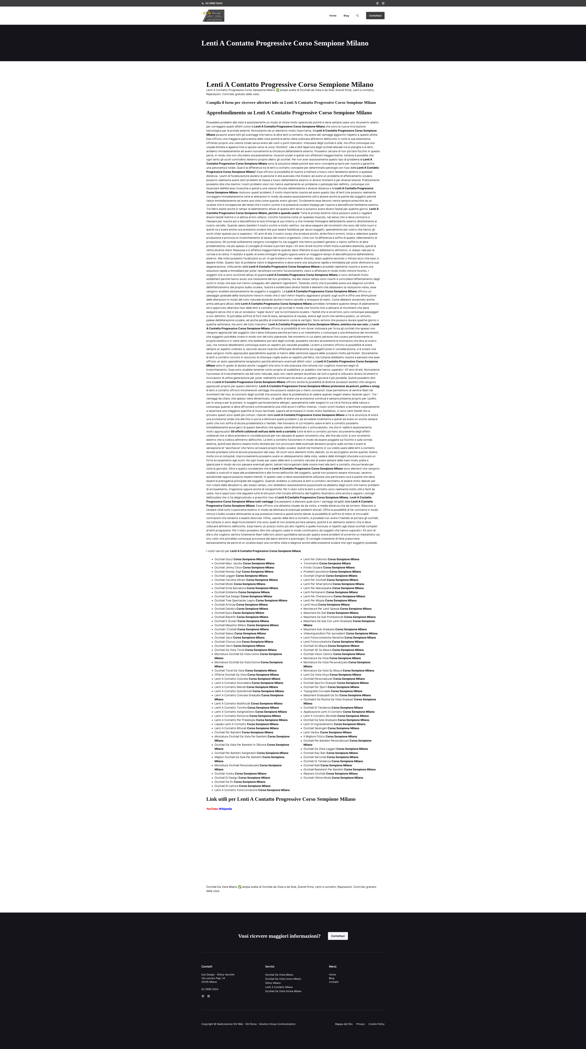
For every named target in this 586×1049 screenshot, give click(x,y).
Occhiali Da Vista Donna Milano (283, 991)
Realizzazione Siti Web (230, 1023)
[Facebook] (377, 3)
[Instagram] (383, 3)
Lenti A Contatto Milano (279, 987)
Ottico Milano (273, 982)
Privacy (360, 1023)
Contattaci (375, 15)
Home (332, 15)
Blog (346, 15)
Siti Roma (251, 1023)
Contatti (333, 981)
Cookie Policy (377, 1023)
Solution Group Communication (277, 1023)
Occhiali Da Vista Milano (279, 974)
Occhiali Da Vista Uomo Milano (283, 978)
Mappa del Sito (344, 1023)
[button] (357, 15)
